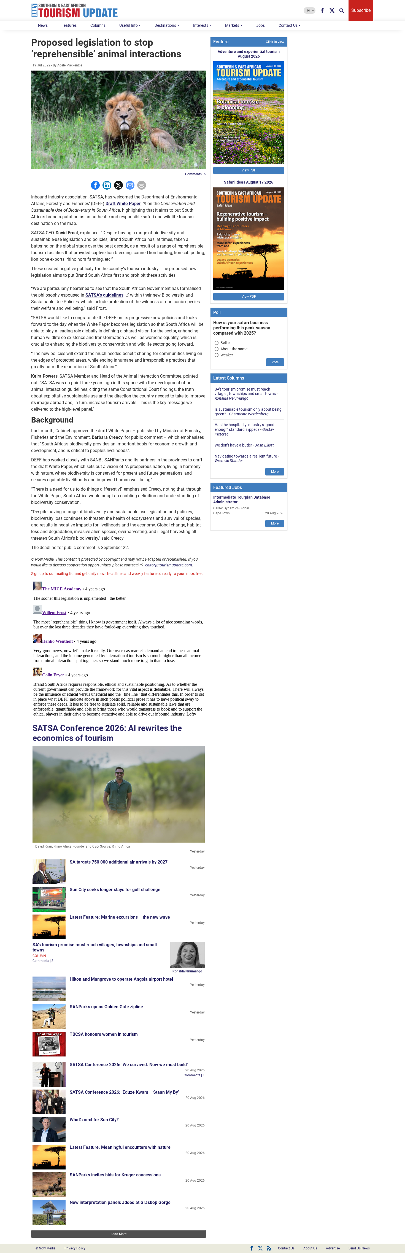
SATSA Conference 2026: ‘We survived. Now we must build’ (129, 1064)
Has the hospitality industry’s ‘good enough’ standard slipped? (244, 427)
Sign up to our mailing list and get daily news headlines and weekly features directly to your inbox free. (117, 573)
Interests (200, 25)
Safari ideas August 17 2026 (248, 182)
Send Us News (359, 1248)
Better (225, 342)
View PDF (249, 170)
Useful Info (128, 25)
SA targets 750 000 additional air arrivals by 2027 (119, 862)
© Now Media (46, 1248)
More (275, 472)
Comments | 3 (43, 961)
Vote (275, 362)
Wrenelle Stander (229, 460)
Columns (98, 25)
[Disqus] (118, 648)
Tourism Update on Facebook (251, 1248)
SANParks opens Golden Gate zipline (106, 1006)
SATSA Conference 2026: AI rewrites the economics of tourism (107, 733)
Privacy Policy (74, 1248)
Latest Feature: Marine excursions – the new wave (120, 917)
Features (69, 25)
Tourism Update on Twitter (260, 1248)
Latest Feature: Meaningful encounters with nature (120, 1147)
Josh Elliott (264, 445)
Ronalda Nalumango (187, 971)
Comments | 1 (194, 1075)
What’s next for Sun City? (94, 1119)
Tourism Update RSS (269, 1248)
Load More (118, 1234)
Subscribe (361, 10)
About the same (233, 349)
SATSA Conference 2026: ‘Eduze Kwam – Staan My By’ (124, 1092)
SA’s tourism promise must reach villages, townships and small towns (245, 391)
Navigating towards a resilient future (246, 456)
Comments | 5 (195, 174)
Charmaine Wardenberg (249, 414)
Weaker (226, 355)
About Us (310, 1248)
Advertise (333, 1248)
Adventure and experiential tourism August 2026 (249, 53)
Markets (232, 25)
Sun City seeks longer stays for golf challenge (115, 889)
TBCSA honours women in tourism (104, 1034)
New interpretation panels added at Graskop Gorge (120, 1202)
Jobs (260, 25)
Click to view (275, 42)
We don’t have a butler (233, 445)
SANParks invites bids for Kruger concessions (115, 1174)
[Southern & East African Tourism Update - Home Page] (74, 10)
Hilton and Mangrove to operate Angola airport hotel (121, 979)
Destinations (165, 25)
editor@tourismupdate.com (168, 565)
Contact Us (288, 25)
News (43, 25)
